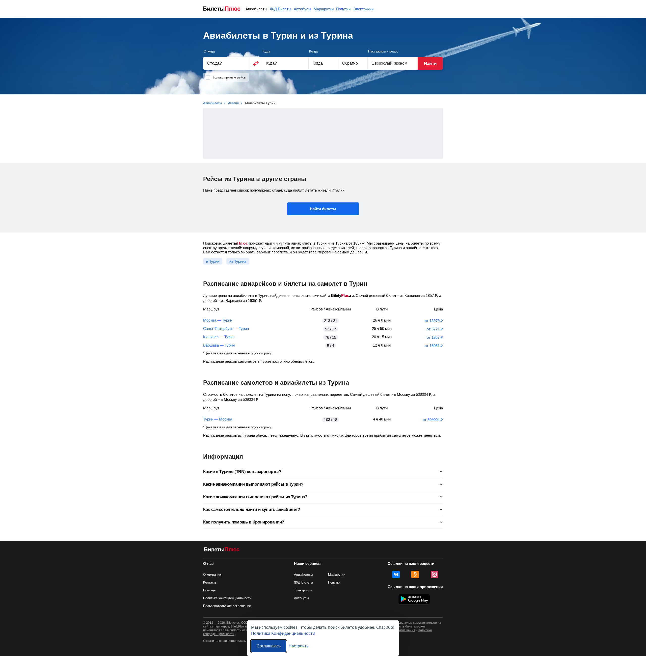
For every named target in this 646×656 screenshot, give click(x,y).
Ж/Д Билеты (280, 9)
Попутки (343, 9)
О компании (212, 574)
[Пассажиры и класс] (393, 63)
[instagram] (434, 574)
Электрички (363, 9)
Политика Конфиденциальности (283, 633)
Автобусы (302, 9)
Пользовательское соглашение (227, 606)
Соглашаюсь (269, 646)
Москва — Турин (217, 320)
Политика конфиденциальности (227, 598)
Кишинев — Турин (218, 337)
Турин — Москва (217, 419)
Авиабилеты (256, 9)
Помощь (209, 590)
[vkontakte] (396, 574)
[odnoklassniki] (415, 574)
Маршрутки (324, 9)
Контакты (210, 582)
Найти (430, 63)
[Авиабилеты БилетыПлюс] (221, 550)
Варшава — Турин (219, 345)
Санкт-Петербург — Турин (226, 328)
